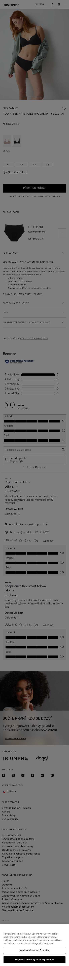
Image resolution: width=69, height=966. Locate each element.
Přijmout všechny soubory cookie (34, 959)
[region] (34, 945)
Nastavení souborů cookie (34, 950)
